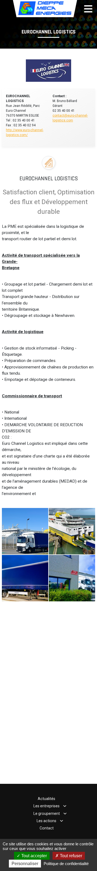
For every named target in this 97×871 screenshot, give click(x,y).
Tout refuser (70, 855)
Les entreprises (46, 806)
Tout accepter (33, 855)
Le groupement (46, 813)
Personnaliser (25, 863)
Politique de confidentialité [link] (66, 863)
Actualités (46, 799)
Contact (47, 828)
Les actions (46, 821)
